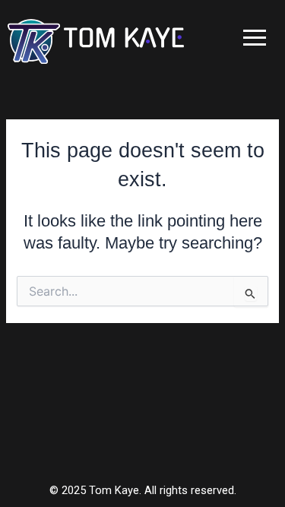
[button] (254, 38)
